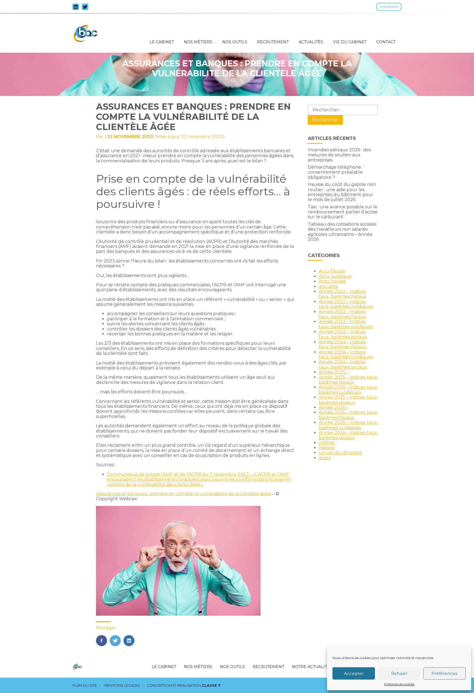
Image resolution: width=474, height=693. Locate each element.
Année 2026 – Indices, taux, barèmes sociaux (348, 435)
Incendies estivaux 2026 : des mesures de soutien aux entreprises (339, 155)
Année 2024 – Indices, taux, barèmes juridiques (346, 354)
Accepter (354, 673)
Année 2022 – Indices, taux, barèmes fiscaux (342, 294)
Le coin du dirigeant (340, 452)
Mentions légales (122, 685)
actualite (328, 286)
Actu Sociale (332, 281)
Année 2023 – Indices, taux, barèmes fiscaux (342, 314)
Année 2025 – (334, 372)
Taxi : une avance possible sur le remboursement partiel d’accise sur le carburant (343, 212)
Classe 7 (211, 685)
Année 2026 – (334, 407)
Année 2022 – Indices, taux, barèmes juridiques (346, 304)
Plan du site (84, 685)
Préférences (444, 673)
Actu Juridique (335, 276)
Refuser (399, 673)
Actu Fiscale (332, 271)
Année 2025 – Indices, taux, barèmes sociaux (348, 400)
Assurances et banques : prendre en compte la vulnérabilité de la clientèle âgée (183, 493)
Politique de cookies (399, 684)
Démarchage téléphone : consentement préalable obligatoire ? (335, 172)
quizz (325, 457)
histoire (327, 447)
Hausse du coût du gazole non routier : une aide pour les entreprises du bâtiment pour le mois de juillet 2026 (342, 192)
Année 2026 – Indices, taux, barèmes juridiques (348, 425)
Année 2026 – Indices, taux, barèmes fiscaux (348, 415)
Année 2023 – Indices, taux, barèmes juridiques (346, 324)
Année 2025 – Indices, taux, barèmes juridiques (348, 389)
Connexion (389, 7)
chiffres (327, 442)
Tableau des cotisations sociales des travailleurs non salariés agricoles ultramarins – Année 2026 (342, 232)
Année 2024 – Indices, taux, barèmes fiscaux (342, 344)
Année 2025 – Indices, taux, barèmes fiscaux (348, 380)
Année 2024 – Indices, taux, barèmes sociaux (343, 364)
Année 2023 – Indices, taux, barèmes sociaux (343, 334)
